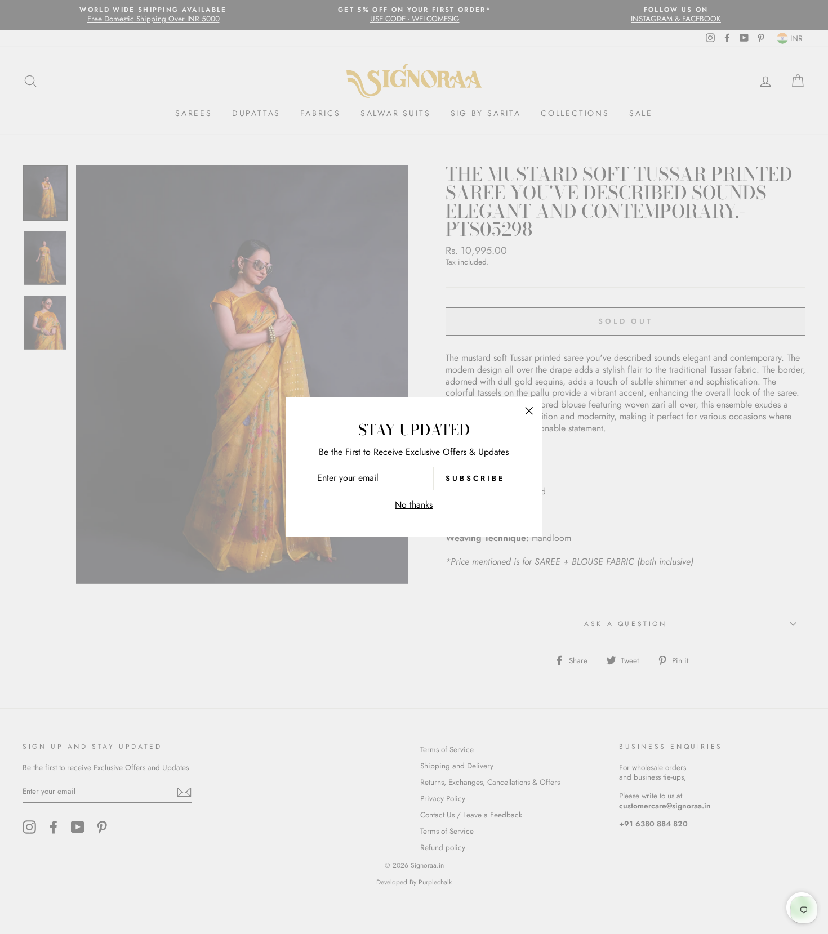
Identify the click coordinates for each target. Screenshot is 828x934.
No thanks (414, 505)
